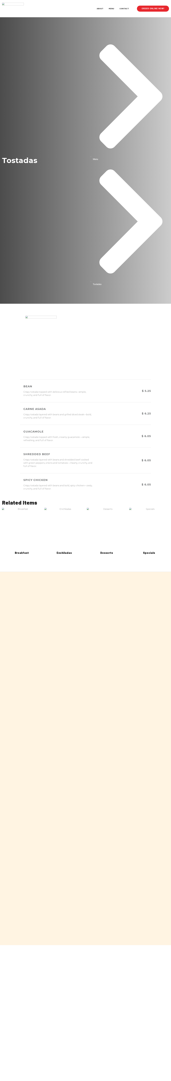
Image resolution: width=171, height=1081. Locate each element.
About (100, 8)
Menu (111, 8)
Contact (124, 8)
